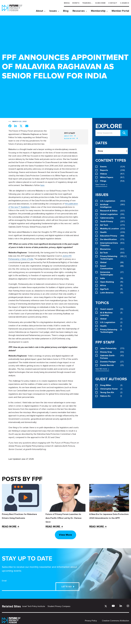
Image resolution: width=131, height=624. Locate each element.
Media (67, 3)
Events (75, 3)
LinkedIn (121, 606)
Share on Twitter (21, 125)
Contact (112, 3)
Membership (98, 10)
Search (125, 3)
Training (86, 3)
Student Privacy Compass (59, 606)
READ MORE (9, 526)
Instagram (128, 606)
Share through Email (26, 125)
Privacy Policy (91, 620)
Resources (79, 10)
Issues (53, 10)
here (42, 185)
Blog (65, 10)
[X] (106, 606)
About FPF (68, 136)
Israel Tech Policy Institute (33, 606)
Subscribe (100, 3)
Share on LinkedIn (15, 125)
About (39, 10)
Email (4, 580)
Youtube (113, 606)
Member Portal (120, 10)
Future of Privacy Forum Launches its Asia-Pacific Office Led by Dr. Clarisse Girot (63, 518)
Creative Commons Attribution (115, 620)
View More (65, 534)
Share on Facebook (9, 125)
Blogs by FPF (69, 138)
